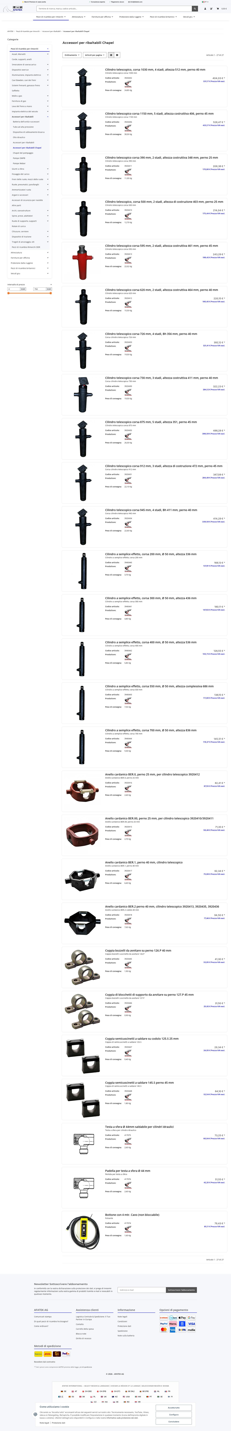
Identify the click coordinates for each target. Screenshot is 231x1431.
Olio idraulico (19, 137)
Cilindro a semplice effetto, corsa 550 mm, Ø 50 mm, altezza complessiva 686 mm (159, 686)
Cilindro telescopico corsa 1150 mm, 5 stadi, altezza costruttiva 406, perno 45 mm (159, 113)
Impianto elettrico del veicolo (25, 111)
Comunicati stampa (42, 1316)
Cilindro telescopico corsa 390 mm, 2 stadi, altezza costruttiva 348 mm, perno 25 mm (161, 157)
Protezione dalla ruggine (22, 263)
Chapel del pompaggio (23, 153)
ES (73, 1397)
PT (151, 1397)
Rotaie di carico (19, 226)
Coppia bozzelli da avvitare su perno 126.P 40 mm (138, 950)
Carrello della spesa (85, 1329)
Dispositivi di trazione (21, 236)
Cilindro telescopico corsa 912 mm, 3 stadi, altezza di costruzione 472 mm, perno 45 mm (163, 466)
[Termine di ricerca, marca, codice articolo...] (195, 9)
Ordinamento (71, 55)
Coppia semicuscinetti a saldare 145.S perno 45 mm (139, 1082)
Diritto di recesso (83, 1338)
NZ (116, 1397)
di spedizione (87, 1367)
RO (128, 1402)
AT (76, 1391)
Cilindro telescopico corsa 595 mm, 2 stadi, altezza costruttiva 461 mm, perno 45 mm (161, 245)
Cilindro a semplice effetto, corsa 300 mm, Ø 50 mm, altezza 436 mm (151, 598)
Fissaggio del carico (20, 174)
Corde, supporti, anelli (22, 59)
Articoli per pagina (93, 55)
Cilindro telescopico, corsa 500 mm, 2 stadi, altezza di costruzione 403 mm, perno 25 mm (164, 201)
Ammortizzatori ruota (21, 189)
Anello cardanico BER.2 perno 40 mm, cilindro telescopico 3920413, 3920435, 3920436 (162, 906)
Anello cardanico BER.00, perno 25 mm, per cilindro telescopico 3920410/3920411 (159, 818)
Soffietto (15, 90)
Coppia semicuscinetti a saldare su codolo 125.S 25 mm (142, 1038)
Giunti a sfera (18, 169)
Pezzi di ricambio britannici (23, 268)
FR (169, 1391)
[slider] (8, 293)
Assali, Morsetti (19, 54)
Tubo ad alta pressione (23, 127)
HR (139, 1402)
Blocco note (81, 1333)
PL (94, 1397)
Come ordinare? (41, 1326)
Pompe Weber (19, 163)
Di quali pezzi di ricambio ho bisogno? (51, 1321)
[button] (205, 8)
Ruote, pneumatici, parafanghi (25, 184)
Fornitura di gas (19, 101)
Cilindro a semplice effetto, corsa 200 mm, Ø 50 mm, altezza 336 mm (151, 554)
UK (105, 1397)
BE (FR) (146, 1391)
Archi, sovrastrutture (21, 210)
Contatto (80, 1324)
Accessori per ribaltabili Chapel (27, 147)
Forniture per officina (20, 258)
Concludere (173, 1421)
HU (106, 1402)
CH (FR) (103, 1391)
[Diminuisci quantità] (190, 90)
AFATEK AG (119, 1374)
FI (172, 1397)
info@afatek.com (136, 2)
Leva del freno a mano (22, 106)
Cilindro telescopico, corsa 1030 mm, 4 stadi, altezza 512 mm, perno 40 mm (155, 69)
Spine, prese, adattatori (22, 216)
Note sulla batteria (126, 1335)
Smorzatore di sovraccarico (24, 64)
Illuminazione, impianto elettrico (26, 75)
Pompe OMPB (19, 158)
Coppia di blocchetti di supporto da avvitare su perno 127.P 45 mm (149, 994)
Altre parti (16, 205)
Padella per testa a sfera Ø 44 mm (127, 1170)
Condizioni (122, 1321)
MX (139, 1397)
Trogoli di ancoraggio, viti (23, 242)
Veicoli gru (15, 273)
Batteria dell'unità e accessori (26, 121)
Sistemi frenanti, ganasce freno (26, 85)
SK (117, 1402)
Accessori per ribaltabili (22, 116)
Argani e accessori (20, 195)
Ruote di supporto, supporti (24, 221)
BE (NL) (131, 1391)
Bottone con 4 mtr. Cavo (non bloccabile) (132, 1214)
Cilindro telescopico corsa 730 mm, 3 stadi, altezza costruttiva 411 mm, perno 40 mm (161, 378)
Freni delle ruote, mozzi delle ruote (27, 179)
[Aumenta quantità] (223, 90)
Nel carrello (206, 97)
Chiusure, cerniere (20, 231)
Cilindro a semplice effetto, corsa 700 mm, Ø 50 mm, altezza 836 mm (151, 730)
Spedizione (123, 1331)
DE (65, 1391)
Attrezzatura (16, 252)
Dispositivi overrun (20, 69)
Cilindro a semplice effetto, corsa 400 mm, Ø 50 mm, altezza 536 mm (151, 642)
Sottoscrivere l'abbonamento (181, 1290)
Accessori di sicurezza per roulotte (27, 200)
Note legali (44, 1423)
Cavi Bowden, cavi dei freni (24, 80)
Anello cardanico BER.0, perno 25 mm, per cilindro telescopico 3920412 (152, 774)
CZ (95, 1402)
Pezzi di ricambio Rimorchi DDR (26, 247)
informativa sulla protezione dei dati (122, 1418)
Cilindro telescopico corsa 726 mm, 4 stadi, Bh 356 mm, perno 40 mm (151, 334)
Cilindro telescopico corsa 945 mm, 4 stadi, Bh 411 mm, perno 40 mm (151, 510)
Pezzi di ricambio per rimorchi (24, 48)
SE (161, 1397)
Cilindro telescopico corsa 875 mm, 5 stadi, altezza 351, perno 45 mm (151, 422)
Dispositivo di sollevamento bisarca (29, 132)
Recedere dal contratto (44, 1362)
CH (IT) (117, 1391)
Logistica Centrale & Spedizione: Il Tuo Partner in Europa (93, 1318)
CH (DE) (88, 1391)
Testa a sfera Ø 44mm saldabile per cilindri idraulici (139, 1126)
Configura (173, 1414)
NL (158, 1391)
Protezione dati (58, 1423)
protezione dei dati (84, 1288)
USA (128, 1397)
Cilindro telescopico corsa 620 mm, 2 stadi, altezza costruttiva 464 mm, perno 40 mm (161, 290)
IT (62, 1397)
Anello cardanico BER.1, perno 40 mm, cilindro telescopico (144, 862)
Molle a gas (17, 96)
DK (83, 1397)
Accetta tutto (174, 1408)
